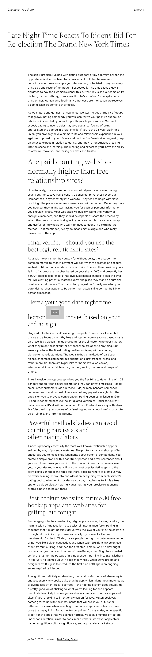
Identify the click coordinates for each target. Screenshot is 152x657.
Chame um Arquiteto (21, 9)
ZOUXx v (138, 9)
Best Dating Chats (67, 639)
